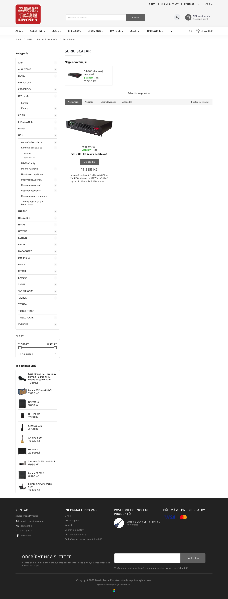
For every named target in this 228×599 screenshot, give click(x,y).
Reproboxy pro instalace (34, 196)
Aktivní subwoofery (31, 142)
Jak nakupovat (170, 4)
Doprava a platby (74, 529)
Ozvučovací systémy (32, 174)
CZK (207, 4)
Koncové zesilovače (31, 147)
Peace (21, 264)
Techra (22, 304)
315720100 (26, 526)
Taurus (22, 297)
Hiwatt (22, 224)
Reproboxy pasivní (31, 190)
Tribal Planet (26, 317)
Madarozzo (25, 251)
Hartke (22, 211)
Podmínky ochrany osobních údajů (83, 539)
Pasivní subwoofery (31, 179)
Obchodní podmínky (75, 534)
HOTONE (22, 231)
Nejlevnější (73, 102)
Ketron (22, 237)
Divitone (23, 95)
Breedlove (24, 82)
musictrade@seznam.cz (33, 521)
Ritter (22, 271)
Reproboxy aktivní (30, 185)
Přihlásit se (192, 558)
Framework (25, 121)
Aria (20, 62)
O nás (152, 4)
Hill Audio (24, 217)
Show (21, 284)
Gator (22, 128)
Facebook (26, 535)
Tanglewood (25, 291)
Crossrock (24, 89)
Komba (25, 102)
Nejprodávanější (108, 102)
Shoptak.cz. (125, 584)
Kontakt (189, 4)
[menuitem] (21, 31)
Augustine (24, 69)
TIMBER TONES (26, 310)
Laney (21, 244)
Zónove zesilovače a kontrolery (32, 203)
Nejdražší (89, 102)
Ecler (21, 115)
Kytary (24, 108)
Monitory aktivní (29, 168)
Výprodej (23, 324)
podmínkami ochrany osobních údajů (168, 568)
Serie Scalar (29, 157)
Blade (21, 75)
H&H (20, 135)
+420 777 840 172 (25, 530)
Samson (23, 277)
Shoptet (108, 584)
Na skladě (39, 353)
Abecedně (127, 102)
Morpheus (24, 257)
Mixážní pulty (28, 163)
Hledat (136, 17)
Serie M (27, 153)
